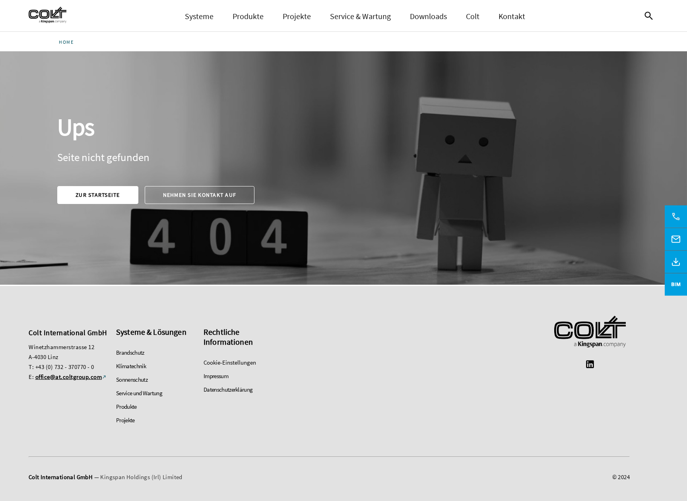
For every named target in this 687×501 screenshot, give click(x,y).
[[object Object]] (590, 333)
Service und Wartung (139, 393)
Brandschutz (130, 352)
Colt (472, 16)
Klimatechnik (131, 366)
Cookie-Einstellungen (230, 362)
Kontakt (512, 16)
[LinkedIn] (590, 365)
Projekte (297, 16)
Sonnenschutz (131, 379)
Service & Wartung (360, 16)
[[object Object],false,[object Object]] (47, 16)
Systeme (199, 16)
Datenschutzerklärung (228, 389)
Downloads (428, 16)
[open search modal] (650, 15)
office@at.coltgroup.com (68, 377)
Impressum (216, 376)
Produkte (248, 16)
